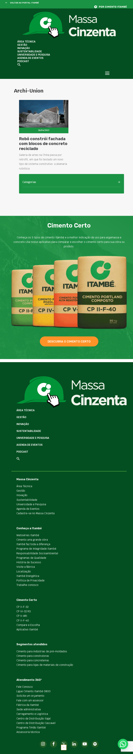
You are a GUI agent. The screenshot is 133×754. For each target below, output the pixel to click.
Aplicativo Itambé (27, 629)
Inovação (23, 48)
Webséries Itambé (27, 535)
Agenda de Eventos (30, 58)
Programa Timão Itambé (31, 727)
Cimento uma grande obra (32, 539)
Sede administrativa (28, 709)
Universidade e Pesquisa (33, 54)
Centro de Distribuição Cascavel (35, 723)
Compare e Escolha (28, 625)
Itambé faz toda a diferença (33, 544)
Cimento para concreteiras (32, 660)
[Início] (112, 6)
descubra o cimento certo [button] (69, 341)
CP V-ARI (21, 615)
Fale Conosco (24, 686)
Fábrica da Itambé (27, 705)
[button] (6, 3)
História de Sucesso (28, 562)
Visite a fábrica (25, 566)
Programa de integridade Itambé (36, 548)
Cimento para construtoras (32, 656)
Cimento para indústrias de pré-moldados (41, 651)
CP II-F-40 (22, 620)
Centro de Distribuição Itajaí (33, 718)
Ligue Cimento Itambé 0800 (33, 691)
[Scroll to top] (63, 747)
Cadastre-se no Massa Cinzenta (35, 513)
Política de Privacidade (30, 580)
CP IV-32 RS (23, 611)
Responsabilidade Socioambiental (37, 553)
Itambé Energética (27, 576)
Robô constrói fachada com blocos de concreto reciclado (43, 143)
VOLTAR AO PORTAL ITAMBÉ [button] (24, 3)
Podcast (23, 61)
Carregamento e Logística (32, 714)
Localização (23, 571)
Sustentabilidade (29, 51)
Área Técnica (26, 41)
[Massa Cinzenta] (69, 25)
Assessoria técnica (28, 732)
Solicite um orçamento (30, 695)
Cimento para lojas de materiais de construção (44, 664)
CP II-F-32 (22, 606)
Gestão (22, 45)
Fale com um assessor (30, 700)
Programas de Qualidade (31, 557)
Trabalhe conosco (27, 585)
